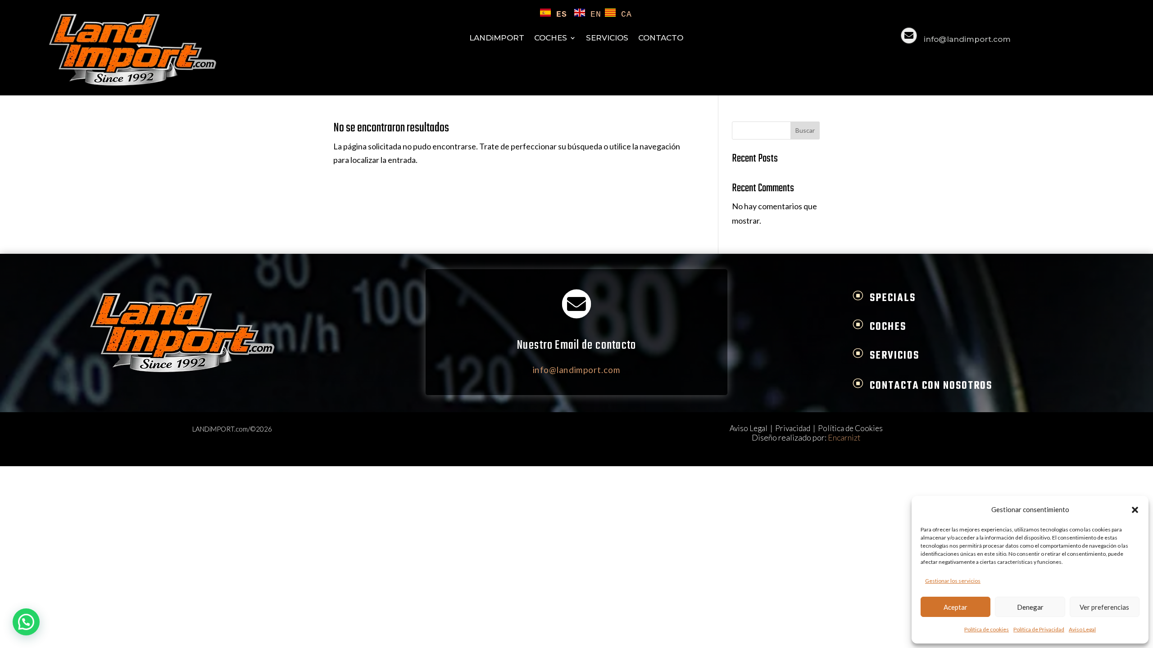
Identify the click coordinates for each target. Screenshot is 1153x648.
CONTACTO (660, 38)
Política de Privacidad (1038, 629)
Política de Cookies (850, 428)
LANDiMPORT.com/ (221, 429)
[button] (1134, 509)
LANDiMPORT (496, 38)
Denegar (1030, 607)
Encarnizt (844, 437)
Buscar (805, 130)
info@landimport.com (967, 39)
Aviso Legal (1082, 629)
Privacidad (792, 428)
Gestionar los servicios (953, 580)
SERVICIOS (607, 38)
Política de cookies (986, 629)
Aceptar (955, 607)
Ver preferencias (1104, 607)
